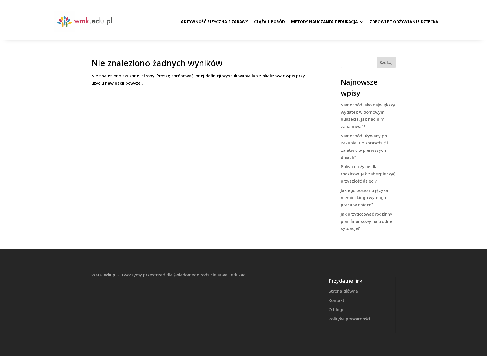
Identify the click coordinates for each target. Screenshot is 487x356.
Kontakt (336, 300)
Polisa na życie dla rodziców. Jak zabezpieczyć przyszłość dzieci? (368, 174)
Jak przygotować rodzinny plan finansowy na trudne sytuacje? (366, 221)
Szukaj (386, 62)
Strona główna (343, 291)
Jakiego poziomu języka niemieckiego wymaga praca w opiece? (364, 197)
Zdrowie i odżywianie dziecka (404, 21)
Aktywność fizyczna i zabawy (214, 21)
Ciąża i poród (269, 21)
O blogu (336, 309)
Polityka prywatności (349, 319)
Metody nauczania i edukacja (324, 21)
